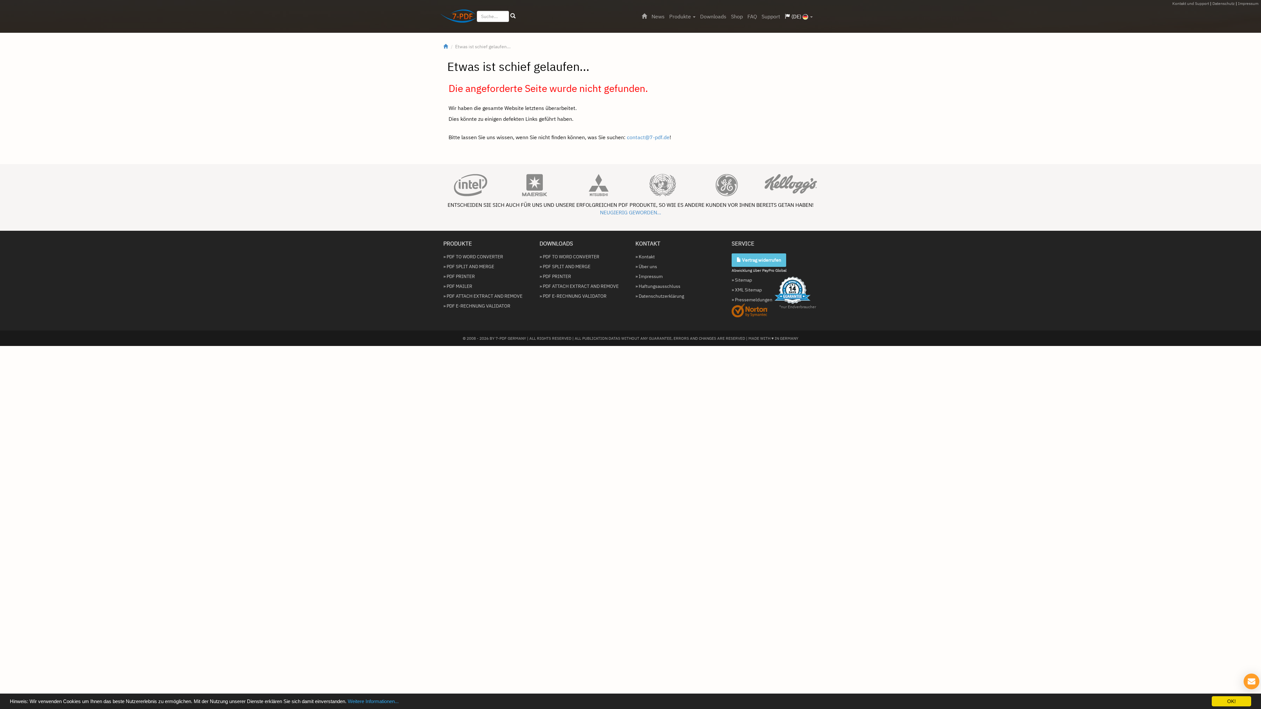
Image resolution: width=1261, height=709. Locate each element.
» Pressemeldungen (752, 300)
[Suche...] (513, 16)
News (658, 16)
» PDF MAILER (457, 286)
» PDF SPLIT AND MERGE (468, 266)
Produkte (680, 16)
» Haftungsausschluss (657, 286)
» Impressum (649, 276)
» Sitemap (742, 280)
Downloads (713, 16)
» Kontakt (645, 257)
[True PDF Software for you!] (456, 17)
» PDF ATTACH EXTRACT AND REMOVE (482, 296)
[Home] (644, 16)
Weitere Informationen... (373, 701)
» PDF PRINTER (459, 276)
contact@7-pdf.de (648, 137)
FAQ (752, 16)
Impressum (1248, 3)
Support (771, 16)
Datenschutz (1223, 3)
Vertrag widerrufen (761, 260)
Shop (737, 16)
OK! (1231, 701)
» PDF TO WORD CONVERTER (473, 257)
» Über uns (646, 266)
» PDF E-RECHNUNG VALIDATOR (476, 306)
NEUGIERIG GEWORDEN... (630, 212)
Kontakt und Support (1190, 3)
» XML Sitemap (747, 290)
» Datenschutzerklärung (659, 296)
